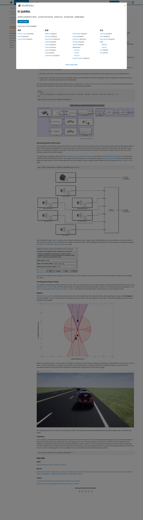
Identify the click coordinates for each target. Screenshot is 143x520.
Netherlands (77, 34)
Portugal (75, 42)
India (101, 36)
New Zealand (104, 39)
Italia (46, 53)
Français (77, 55)
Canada (20, 36)
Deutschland (49, 39)
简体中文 (104, 44)
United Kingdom (78, 58)
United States (22, 39)
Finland (47, 44)
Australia (103, 34)
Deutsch (77, 50)
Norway (75, 36)
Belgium (47, 34)
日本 (101, 50)
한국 (101, 53)
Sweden (75, 44)
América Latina (22, 34)
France (47, 47)
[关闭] (124, 5)
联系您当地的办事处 (71, 65)
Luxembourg (49, 55)
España (47, 42)
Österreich (76, 39)
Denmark (48, 36)
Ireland (47, 50)
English (76, 53)
